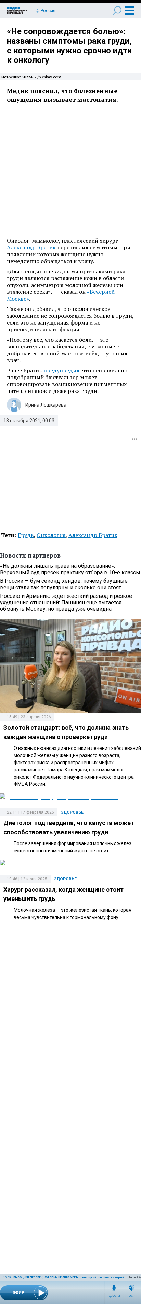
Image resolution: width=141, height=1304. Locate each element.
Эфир (132, 1296)
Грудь (26, 535)
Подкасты (113, 1296)
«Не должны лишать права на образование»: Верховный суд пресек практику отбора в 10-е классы (70, 569)
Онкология (51, 535)
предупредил (61, 370)
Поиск (117, 10)
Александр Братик (32, 247)
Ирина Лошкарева (45, 405)
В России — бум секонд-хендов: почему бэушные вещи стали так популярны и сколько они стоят (64, 584)
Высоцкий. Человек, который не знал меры (45, 1277)
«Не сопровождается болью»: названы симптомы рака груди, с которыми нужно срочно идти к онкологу (69, 46)
